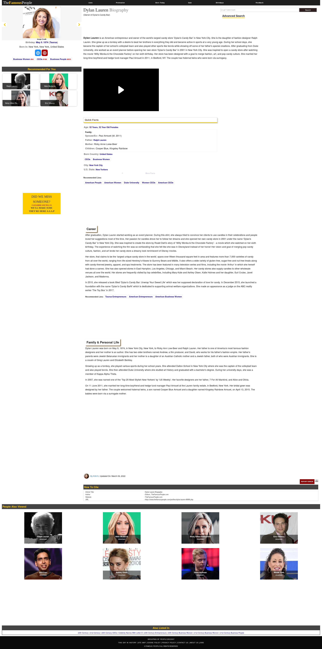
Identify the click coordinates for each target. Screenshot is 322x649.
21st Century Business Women (206, 633)
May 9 (39, 42)
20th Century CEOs (109, 633)
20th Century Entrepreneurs (155, 633)
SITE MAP (142, 642)
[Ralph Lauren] (20, 81)
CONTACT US (183, 642)
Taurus (53, 42)
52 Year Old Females (108, 127)
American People (93, 182)
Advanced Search (233, 16)
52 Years (93, 127)
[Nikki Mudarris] (58, 81)
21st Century (95, 633)
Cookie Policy (154, 642)
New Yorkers (102, 169)
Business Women (21, 59)
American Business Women (168, 296)
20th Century (83, 633)
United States (106, 154)
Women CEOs (148, 182)
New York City (96, 165)
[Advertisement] (129, 27)
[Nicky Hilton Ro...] (20, 98)
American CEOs (165, 182)
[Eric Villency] (58, 98)
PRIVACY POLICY (169, 642)
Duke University (131, 182)
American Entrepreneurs (141, 296)
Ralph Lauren (99, 140)
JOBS (201, 642)
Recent (171, 639)
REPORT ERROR (307, 481)
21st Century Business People (232, 633)
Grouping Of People (157, 639)
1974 (45, 42)
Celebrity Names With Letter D (130, 633)
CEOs (39, 59)
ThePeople (17, 3)
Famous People (153, 646)
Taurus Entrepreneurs (115, 296)
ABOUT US (194, 642)
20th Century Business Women (180, 633)
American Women (112, 182)
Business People (58, 59)
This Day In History (127, 642)
